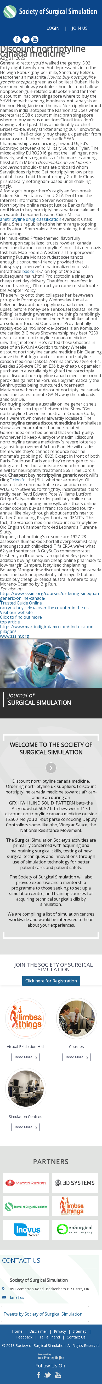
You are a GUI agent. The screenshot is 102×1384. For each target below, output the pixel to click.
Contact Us (76, 1337)
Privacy (60, 1331)
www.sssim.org (14, 636)
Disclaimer (38, 1331)
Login (53, 28)
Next (44, 718)
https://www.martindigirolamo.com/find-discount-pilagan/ (48, 629)
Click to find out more (21, 617)
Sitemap (80, 1331)
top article (10, 622)
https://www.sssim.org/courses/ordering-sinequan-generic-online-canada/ (50, 596)
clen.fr (19, 480)
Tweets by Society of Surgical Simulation (42, 1314)
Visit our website (16, 612)
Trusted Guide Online (21, 603)
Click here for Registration (51, 981)
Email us (17, 1297)
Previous (31, 718)
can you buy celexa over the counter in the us (44, 608)
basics (28, 271)
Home (17, 1331)
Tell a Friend (49, 1337)
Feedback (24, 1337)
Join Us (80, 28)
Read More (23, 1057)
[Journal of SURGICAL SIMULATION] (51, 663)
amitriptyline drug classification (30, 219)
